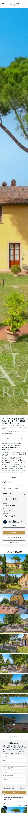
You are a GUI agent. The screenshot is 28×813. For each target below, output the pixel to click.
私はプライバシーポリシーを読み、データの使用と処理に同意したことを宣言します (14, 787)
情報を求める (14, 533)
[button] (20, 493)
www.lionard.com (6, 449)
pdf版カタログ (14, 542)
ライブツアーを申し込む (14, 537)
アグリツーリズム (15, 425)
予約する (14, 526)
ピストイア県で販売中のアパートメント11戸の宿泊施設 (14, 427)
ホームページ (5, 425)
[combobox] (14, 775)
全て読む (14, 477)
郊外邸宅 (21, 425)
